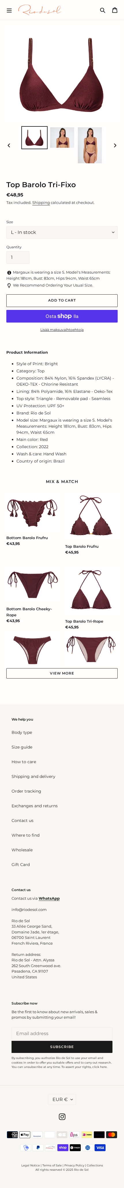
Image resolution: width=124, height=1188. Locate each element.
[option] (34, 137)
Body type (22, 732)
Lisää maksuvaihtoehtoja (62, 329)
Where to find (26, 835)
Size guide (22, 747)
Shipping (41, 202)
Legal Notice (30, 1165)
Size (9, 222)
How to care (24, 761)
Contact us (22, 820)
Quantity (14, 247)
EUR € (60, 1099)
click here (99, 1067)
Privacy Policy (74, 1165)
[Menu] (9, 9)
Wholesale (22, 849)
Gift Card (21, 864)
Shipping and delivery (33, 776)
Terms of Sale (52, 1165)
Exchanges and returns (35, 805)
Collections (95, 1165)
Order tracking (26, 791)
